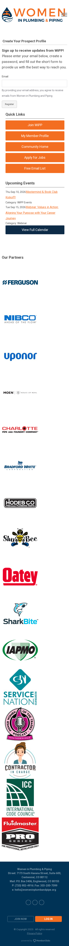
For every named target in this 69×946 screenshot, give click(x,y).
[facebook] (28, 902)
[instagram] (41, 902)
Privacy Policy (34, 933)
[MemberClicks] (33, 14)
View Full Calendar (35, 230)
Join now (20, 919)
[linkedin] (35, 902)
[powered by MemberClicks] (34, 941)
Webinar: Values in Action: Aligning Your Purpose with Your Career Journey (32, 212)
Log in (48, 919)
